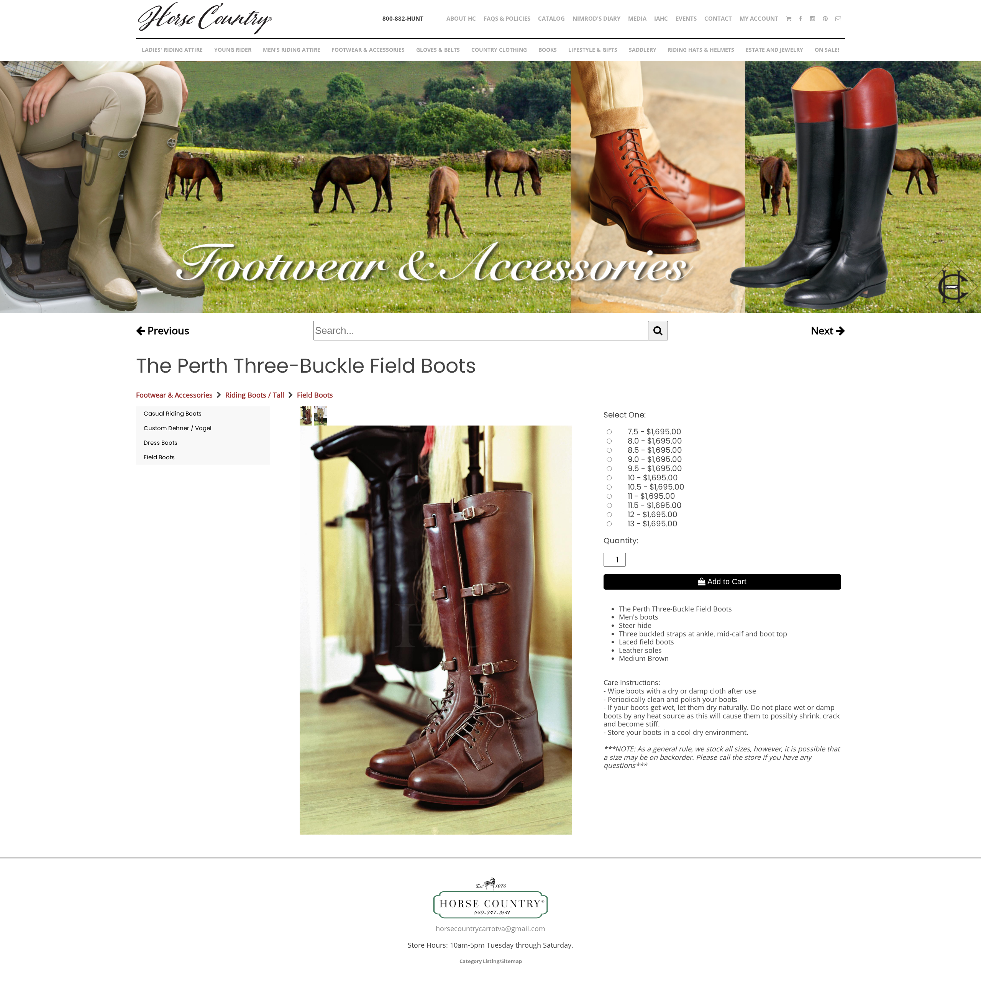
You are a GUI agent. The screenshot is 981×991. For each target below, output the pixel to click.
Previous (167, 330)
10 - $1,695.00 (652, 477)
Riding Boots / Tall (254, 394)
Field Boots (315, 394)
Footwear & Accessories (174, 394)
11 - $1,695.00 (650, 496)
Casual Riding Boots (173, 413)
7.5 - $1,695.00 (653, 431)
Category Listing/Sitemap (490, 961)
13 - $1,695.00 (652, 523)
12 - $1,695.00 (652, 514)
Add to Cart (725, 581)
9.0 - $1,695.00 (654, 459)
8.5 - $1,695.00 (654, 450)
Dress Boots (160, 443)
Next (823, 330)
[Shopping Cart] (788, 18)
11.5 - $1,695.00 (654, 505)
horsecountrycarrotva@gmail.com (490, 928)
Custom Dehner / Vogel (178, 428)
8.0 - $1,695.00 (654, 441)
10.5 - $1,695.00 (655, 487)
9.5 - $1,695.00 (654, 468)
